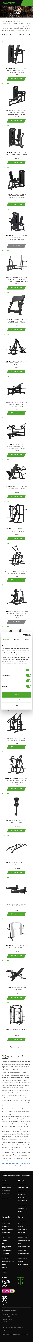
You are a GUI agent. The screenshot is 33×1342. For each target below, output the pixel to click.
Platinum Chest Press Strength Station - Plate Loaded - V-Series (16, 780)
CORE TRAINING (6, 1253)
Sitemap (26, 1334)
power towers (6, 1166)
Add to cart (17, 78)
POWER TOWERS (22, 1185)
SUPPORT (4, 1235)
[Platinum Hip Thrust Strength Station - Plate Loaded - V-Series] (16, 387)
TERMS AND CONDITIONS (24, 1246)
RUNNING (4, 1264)
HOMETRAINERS (5, 1185)
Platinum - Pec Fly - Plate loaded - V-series (16, 487)
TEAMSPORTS (5, 1267)
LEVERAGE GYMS (22, 1192)
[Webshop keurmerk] (16, 1291)
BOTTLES (4, 1270)
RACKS (20, 1211)
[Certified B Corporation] (16, 1300)
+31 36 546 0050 (7, 1317)
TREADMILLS (5, 1199)
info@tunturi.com (7, 1319)
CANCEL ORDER (22, 1221)
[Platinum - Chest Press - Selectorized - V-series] (16, 137)
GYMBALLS (4, 1240)
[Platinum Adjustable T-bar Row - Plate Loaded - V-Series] (16, 346)
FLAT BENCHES (21, 1194)
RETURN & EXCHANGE (23, 1253)
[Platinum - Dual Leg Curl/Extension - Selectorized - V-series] (16, 220)
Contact (4, 1322)
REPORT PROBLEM (22, 1235)
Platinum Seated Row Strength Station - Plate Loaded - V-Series (16, 613)
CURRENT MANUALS (23, 1229)
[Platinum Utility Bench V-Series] (16, 972)
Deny (16, 705)
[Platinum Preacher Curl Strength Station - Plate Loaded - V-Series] (16, 304)
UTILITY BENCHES (22, 1206)
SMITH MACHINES (22, 1200)
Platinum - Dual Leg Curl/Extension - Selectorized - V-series (16, 237)
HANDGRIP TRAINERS (7, 1250)
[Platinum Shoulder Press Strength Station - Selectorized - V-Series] (16, 53)
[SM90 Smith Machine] (16, 1014)
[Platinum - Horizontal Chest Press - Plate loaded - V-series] (16, 429)
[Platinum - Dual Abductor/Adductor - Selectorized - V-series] (16, 179)
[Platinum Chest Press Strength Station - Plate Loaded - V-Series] (16, 763)
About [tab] (27, 639)
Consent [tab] (6, 639)
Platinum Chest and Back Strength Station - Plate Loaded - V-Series (16, 738)
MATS (3, 1243)
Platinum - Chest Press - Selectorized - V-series (16, 153)
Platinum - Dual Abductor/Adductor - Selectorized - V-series (16, 196)
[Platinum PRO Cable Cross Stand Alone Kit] (16, 930)
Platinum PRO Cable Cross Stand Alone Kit (16, 946)
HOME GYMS (21, 1197)
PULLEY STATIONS (22, 1203)
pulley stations (18, 1166)
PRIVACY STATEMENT (23, 1264)
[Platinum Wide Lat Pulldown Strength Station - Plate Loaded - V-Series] (16, 555)
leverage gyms (10, 1163)
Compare (6, 42)
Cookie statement (18, 1334)
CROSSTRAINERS (6, 1190)
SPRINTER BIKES (5, 1193)
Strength (21, 1181)
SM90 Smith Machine (16, 1029)
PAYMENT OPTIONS (22, 1256)
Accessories (6, 1217)
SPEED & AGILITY (6, 1232)
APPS (19, 1243)
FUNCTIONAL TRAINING (7, 1221)
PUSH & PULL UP (6, 1256)
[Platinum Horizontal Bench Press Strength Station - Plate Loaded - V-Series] (16, 262)
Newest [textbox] (21, 34)
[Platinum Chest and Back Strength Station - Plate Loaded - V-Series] (16, 722)
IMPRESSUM (21, 1261)
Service (21, 1217)
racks (28, 1163)
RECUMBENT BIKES (6, 1187)
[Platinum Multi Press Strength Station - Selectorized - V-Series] (16, 95)
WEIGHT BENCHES (22, 1208)
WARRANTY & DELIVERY (24, 1240)
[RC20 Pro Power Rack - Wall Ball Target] (16, 805)
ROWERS (4, 1196)
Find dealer (16, 246)
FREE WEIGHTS (5, 1226)
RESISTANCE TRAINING (7, 1229)
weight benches (21, 1163)
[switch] (28, 675)
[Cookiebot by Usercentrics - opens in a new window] (23, 635)
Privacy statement (7, 1334)
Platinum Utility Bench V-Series (16, 988)
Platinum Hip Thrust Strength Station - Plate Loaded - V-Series (16, 404)
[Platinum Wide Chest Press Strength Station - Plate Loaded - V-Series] (16, 513)
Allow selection (16, 700)
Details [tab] (16, 639)
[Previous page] (16, 1047)
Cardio (4, 1181)
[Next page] (23, 1047)
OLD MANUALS (21, 1232)
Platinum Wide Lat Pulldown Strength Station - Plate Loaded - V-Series (16, 571)
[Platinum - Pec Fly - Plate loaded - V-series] (16, 471)
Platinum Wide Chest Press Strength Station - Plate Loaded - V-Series (16, 530)
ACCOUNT (20, 1226)
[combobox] (25, 35)
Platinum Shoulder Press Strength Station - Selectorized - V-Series (16, 70)
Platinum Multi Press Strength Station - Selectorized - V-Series (16, 112)
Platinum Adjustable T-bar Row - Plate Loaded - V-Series (17, 363)
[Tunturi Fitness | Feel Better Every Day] (9, 2)
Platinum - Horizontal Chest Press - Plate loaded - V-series (16, 446)
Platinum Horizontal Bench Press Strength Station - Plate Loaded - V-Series (16, 279)
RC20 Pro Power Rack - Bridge (16, 863)
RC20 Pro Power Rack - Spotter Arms (16, 905)
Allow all (16, 694)
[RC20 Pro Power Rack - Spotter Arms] (16, 889)
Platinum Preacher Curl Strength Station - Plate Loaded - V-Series (16, 321)
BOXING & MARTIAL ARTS (8, 1261)
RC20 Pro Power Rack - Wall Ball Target (16, 821)
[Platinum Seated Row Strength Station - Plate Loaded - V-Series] (16, 596)
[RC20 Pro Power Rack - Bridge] (16, 847)
